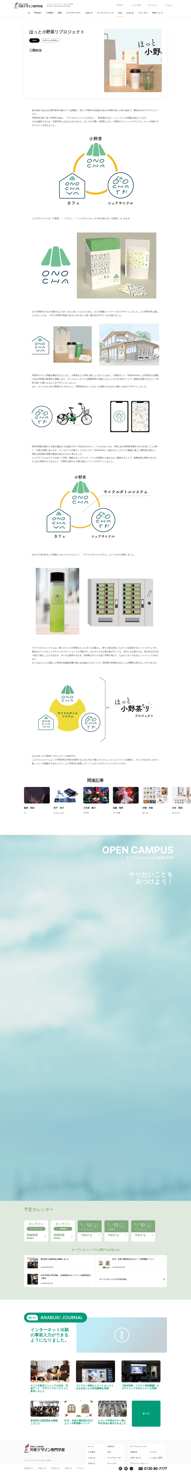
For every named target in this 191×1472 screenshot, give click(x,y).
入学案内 (91, 1452)
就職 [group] (59, 13)
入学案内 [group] (49, 13)
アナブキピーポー (114, 1458)
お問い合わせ (152, 5)
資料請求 (120, 5)
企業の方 (68, 1468)
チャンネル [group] (142, 13)
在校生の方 (42, 1468)
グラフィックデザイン (50, 40)
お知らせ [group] (89, 13)
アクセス (80, 1468)
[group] (29, 12)
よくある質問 (136, 5)
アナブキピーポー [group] (73, 13)
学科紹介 (111, 1446)
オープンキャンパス (138, 1446)
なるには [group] (130, 13)
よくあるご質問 (155, 1458)
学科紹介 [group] (37, 13)
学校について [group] (157, 13)
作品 (109, 1452)
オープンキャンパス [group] (105, 13)
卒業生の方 (55, 1468)
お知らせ (91, 1463)
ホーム (90, 1446)
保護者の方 (28, 1468)
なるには (91, 1458)
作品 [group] (120, 13)
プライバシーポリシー (139, 1463)
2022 (34, 40)
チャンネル (111, 1463)
